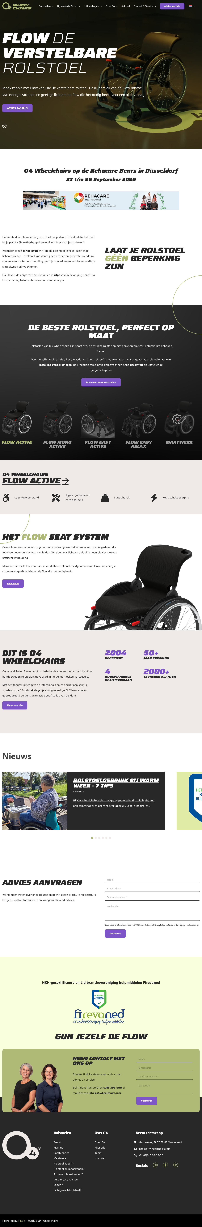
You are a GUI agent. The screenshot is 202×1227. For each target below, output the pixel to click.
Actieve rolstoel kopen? (68, 1174)
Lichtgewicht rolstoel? (67, 1190)
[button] (92, 838)
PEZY (21, 1221)
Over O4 (100, 1142)
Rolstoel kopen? (64, 1164)
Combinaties (61, 1153)
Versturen (115, 933)
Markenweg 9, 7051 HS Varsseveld (160, 1142)
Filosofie (100, 1148)
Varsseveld (81, 677)
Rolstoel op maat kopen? (69, 1169)
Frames (58, 1148)
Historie (100, 1158)
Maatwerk (60, 1158)
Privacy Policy (159, 924)
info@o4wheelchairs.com (105, 1093)
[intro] (4, 126)
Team (98, 1153)
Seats (57, 1142)
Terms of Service (175, 924)
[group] (57, 426)
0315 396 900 (112, 1088)
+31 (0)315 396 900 (150, 1155)
